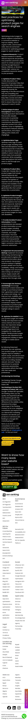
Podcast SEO (19, 573)
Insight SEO (6, 584)
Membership (19, 615)
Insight (5, 627)
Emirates (5, 646)
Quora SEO (6, 589)
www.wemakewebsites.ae (9, 716)
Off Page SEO (7, 504)
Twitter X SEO (19, 589)
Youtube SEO (19, 568)
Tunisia (17, 683)
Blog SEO (5, 581)
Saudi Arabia (19, 666)
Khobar (17, 647)
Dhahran (5, 668)
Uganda (5, 697)
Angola (17, 686)
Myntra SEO (18, 517)
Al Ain (4, 665)
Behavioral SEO (19, 535)
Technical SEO (7, 507)
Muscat (17, 653)
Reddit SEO (6, 592)
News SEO (6, 579)
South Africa (6, 680)
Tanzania (18, 680)
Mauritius (18, 677)
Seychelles (18, 691)
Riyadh (17, 644)
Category (18, 610)
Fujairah (5, 663)
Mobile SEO (6, 618)
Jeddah (17, 650)
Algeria (17, 675)
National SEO (6, 513)
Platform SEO (7, 537)
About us (18, 599)
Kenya (4, 686)
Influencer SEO (19, 565)
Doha (16, 664)
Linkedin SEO (19, 587)
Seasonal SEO (19, 537)
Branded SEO (6, 553)
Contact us (6, 630)
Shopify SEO (18, 515)
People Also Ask (20, 621)
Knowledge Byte (20, 618)
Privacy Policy (7, 638)
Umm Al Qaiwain (8, 660)
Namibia (17, 688)
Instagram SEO (19, 581)
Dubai (4, 649)
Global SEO (6, 521)
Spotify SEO (18, 570)
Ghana (5, 694)
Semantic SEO (19, 529)
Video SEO (6, 570)
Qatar (17, 661)
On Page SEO (6, 502)
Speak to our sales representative (7, 443)
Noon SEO (18, 512)
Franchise (18, 629)
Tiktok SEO (18, 584)
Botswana (18, 699)
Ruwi (16, 658)
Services (17, 601)
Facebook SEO (19, 592)
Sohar (17, 655)
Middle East (6, 675)
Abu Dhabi (6, 652)
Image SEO (6, 568)
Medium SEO (6, 587)
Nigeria (5, 691)
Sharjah (5, 655)
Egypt (4, 683)
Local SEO (5, 510)
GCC (4, 677)
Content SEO (6, 565)
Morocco (5, 688)
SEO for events (7, 539)
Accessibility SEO (20, 532)
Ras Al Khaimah (7, 657)
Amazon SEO (19, 509)
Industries (18, 612)
